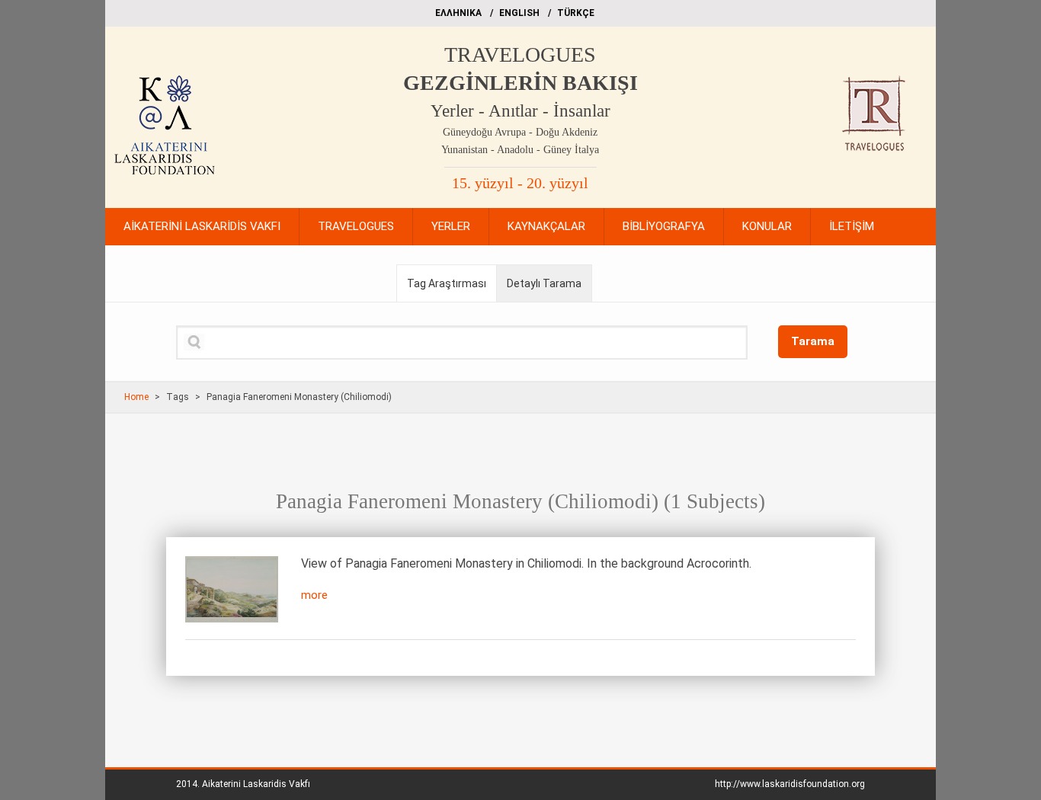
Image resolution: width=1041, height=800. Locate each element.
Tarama (812, 341)
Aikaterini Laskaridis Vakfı (256, 784)
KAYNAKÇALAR (546, 226)
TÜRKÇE (575, 13)
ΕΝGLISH (519, 13)
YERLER (450, 226)
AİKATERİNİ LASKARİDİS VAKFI (201, 226)
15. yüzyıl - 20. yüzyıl (520, 182)
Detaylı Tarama (544, 283)
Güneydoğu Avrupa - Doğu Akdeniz (520, 132)
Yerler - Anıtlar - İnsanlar (520, 110)
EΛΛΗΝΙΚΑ (458, 13)
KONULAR (767, 226)
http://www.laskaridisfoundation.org (790, 784)
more (314, 595)
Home (136, 397)
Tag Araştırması (446, 283)
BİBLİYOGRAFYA (664, 226)
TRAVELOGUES (520, 54)
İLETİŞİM (851, 226)
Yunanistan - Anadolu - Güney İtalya (520, 149)
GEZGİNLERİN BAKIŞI (520, 82)
